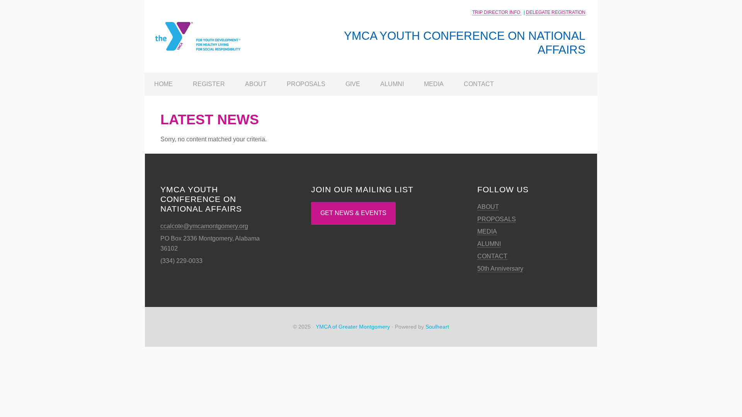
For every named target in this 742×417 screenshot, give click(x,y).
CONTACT (492, 256)
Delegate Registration (555, 12)
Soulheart (437, 327)
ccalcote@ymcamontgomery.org (204, 226)
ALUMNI (489, 244)
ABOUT (488, 206)
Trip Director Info (496, 12)
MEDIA (487, 231)
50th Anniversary (500, 268)
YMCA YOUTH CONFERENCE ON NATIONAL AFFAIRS (207, 25)
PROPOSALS (496, 219)
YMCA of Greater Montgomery (353, 327)
